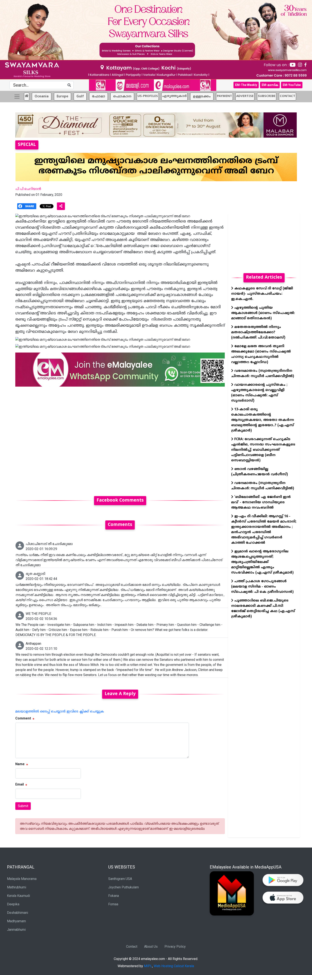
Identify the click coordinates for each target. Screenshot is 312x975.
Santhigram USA (120, 879)
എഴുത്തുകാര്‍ (174, 96)
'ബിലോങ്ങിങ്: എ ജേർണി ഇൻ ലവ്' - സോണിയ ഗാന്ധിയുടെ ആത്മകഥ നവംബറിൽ (261, 502)
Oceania (42, 96)
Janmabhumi (16, 930)
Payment (224, 96)
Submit (23, 806)
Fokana (113, 896)
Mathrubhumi (16, 887)
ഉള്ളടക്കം (202, 96)
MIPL (148, 966)
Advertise (245, 96)
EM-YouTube (292, 85)
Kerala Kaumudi (18, 896)
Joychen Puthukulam (123, 887)
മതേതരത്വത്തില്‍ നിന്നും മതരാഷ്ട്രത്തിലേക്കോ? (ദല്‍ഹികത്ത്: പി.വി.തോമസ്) (258, 332)
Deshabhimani (17, 913)
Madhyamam (16, 921)
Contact (131, 947)
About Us (151, 947)
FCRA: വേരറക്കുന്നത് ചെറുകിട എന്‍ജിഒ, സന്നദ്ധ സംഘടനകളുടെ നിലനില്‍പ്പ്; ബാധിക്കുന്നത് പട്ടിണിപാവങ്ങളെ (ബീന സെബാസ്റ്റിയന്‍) (263, 450)
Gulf (80, 96)
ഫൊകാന (122, 96)
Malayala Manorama (22, 879)
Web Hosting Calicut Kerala (174, 966)
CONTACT (287, 96)
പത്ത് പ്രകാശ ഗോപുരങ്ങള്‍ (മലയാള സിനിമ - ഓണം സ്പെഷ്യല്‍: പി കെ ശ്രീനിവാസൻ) (262, 586)
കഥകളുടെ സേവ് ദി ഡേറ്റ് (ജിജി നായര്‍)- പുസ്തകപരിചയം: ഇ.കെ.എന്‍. (262, 293)
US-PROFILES (148, 96)
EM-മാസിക (270, 85)
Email (19, 784)
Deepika (13, 904)
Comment (23, 718)
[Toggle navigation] (17, 97)
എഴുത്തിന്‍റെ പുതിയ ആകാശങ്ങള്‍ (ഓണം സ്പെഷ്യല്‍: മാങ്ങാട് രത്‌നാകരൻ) (263, 313)
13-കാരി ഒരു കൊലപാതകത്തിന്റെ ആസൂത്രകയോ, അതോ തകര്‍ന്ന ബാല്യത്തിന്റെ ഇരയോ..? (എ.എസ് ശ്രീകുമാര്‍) (262, 420)
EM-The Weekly (246, 85)
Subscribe (266, 96)
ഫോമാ (98, 96)
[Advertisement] (120, 439)
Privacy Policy (175, 947)
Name (20, 764)
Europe (62, 96)
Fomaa (113, 904)
